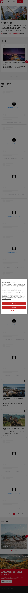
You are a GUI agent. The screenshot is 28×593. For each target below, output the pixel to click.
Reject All (14, 303)
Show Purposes (14, 310)
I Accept (14, 307)
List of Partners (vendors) (6, 300)
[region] (14, 296)
